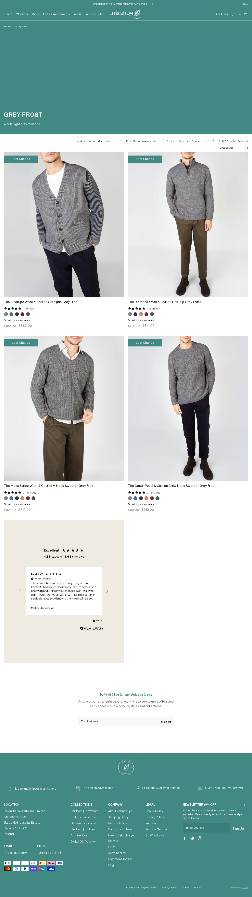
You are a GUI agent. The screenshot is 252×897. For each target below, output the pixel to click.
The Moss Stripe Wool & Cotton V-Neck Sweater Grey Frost (49, 485)
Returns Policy (117, 823)
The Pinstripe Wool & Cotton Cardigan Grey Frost (41, 302)
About (78, 14)
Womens (22, 14)
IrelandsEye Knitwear (145, 887)
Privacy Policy (154, 817)
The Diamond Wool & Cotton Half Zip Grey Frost (164, 302)
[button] (22, 14)
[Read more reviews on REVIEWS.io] (92, 629)
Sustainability (117, 853)
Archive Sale (94, 14)
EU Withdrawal (155, 835)
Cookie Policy (154, 811)
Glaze (245, 887)
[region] (64, 591)
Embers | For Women (84, 817)
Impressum (152, 823)
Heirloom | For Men (83, 829)
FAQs (111, 846)
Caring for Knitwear (121, 829)
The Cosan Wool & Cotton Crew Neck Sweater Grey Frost (172, 485)
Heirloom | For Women (85, 811)
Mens (35, 14)
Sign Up (166, 721)
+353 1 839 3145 (49, 852)
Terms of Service (156, 829)
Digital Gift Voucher (83, 841)
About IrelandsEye (120, 811)
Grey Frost (21, 26)
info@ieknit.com (16, 852)
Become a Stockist (120, 859)
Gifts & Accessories (56, 14)
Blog (111, 865)
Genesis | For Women (84, 823)
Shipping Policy (118, 817)
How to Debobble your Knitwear (122, 838)
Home (7, 26)
